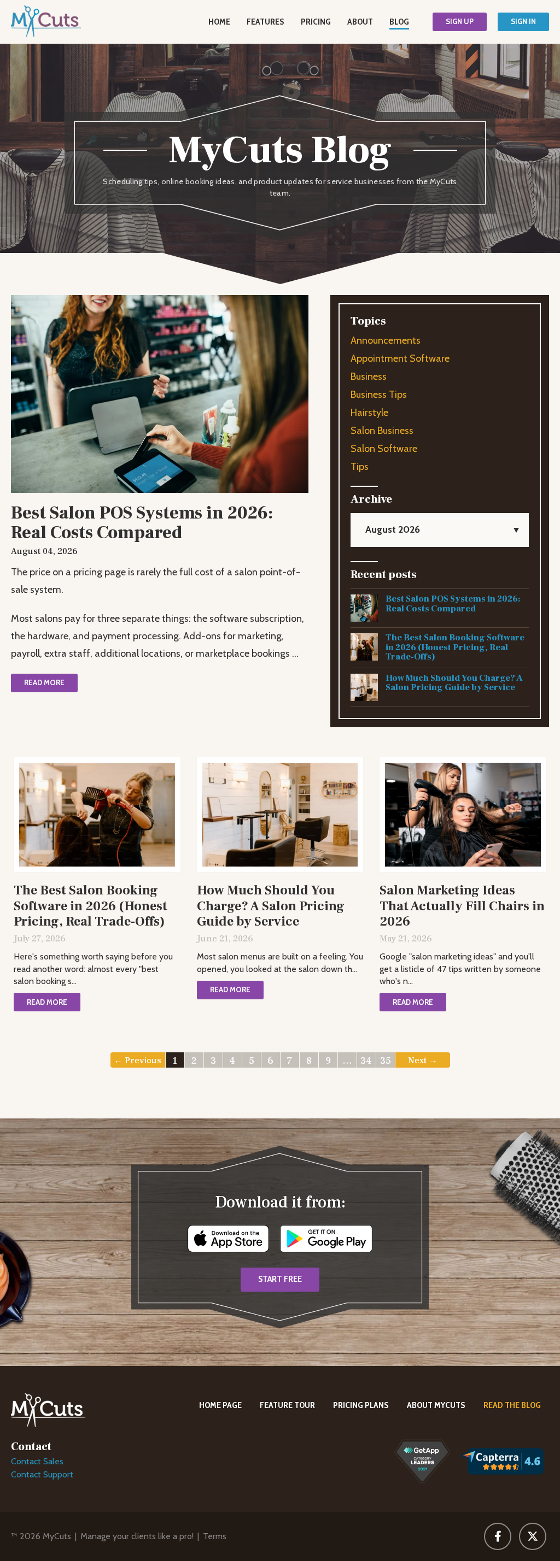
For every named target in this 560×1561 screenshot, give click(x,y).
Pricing (316, 21)
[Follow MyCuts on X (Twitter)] (532, 1536)
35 (385, 1061)
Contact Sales (37, 1461)
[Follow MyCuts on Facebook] (497, 1536)
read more (44, 682)
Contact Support (42, 1474)
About (360, 21)
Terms (214, 1536)
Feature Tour (287, 1405)
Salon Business (382, 431)
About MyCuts (436, 1405)
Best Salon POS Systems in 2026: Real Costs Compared (453, 603)
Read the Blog (512, 1405)
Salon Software (384, 449)
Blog (399, 21)
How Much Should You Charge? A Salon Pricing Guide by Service (454, 683)
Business (369, 376)
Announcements (386, 340)
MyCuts (57, 1536)
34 (366, 1061)
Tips (360, 467)
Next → (423, 1060)
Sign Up (460, 21)
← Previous (137, 1060)
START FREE (280, 1279)
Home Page (220, 1405)
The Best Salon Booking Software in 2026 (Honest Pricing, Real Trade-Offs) (455, 647)
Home (219, 21)
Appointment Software (400, 358)
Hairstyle (369, 413)
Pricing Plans (361, 1405)
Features (265, 21)
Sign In (523, 21)
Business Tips (379, 394)
